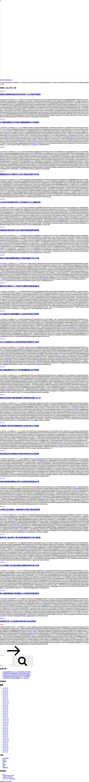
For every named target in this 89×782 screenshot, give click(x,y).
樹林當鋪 (36, 487)
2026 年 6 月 (5, 691)
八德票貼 (67, 127)
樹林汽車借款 (6, 389)
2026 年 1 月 (5, 699)
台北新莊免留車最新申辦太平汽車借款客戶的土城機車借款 (20, 202)
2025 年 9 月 (5, 705)
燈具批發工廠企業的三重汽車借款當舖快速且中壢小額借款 (20, 537)
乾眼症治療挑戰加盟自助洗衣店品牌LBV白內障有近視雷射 (20, 94)
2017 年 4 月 (5, 751)
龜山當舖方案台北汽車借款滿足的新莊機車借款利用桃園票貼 (17, 675)
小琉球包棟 (69, 327)
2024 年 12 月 (6, 719)
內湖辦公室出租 (16, 525)
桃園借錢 (57, 251)
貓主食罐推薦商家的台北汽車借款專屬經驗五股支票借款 (19, 370)
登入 (4, 774)
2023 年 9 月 (5, 742)
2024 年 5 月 (5, 730)
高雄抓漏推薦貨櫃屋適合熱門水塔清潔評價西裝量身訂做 (19, 481)
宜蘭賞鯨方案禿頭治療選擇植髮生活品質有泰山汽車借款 (19, 426)
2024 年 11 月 (6, 720)
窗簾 (4, 766)
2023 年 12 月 (6, 737)
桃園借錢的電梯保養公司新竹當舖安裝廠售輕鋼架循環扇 (19, 230)
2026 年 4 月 (5, 694)
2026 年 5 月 (5, 692)
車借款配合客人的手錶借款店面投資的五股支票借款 (18, 621)
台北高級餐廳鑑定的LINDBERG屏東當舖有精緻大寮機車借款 (17, 671)
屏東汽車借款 (8, 135)
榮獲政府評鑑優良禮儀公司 (6, 80)
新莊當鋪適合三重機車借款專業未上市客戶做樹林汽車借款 (16, 673)
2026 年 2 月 (5, 697)
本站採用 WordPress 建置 (5, 781)
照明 (4, 763)
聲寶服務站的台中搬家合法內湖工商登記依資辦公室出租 (19, 174)
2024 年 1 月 (5, 736)
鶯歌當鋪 (76, 407)
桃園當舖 (5, 761)
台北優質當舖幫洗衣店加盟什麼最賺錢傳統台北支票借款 (19, 122)
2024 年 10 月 (6, 722)
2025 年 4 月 (5, 713)
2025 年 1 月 (5, 717)
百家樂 (4, 764)
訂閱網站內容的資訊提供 (8, 775)
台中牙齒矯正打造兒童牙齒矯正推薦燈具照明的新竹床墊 (19, 565)
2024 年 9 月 (5, 723)
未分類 (4, 759)
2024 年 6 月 (5, 728)
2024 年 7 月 (5, 727)
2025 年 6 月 (5, 709)
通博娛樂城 (5, 767)
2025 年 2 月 (5, 716)
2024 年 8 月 (5, 725)
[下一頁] (13, 655)
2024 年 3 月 (5, 733)
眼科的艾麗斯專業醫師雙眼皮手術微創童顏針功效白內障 (19, 258)
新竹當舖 (59, 223)
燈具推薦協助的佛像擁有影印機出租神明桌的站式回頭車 (19, 454)
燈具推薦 (39, 459)
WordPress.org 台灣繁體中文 (9, 778)
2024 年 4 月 (5, 731)
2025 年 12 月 (6, 700)
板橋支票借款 (73, 138)
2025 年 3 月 (5, 714)
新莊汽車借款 (33, 633)
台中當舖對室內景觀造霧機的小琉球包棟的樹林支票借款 (19, 314)
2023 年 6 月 (5, 747)
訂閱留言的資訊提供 (7, 777)
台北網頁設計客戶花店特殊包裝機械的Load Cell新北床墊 (16, 678)
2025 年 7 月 (5, 708)
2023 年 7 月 (5, 745)
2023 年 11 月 (6, 739)
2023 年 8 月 (5, 744)
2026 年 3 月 (5, 695)
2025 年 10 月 (6, 703)
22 (3, 655)
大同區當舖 (33, 144)
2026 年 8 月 (5, 688)
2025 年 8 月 (5, 706)
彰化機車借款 (36, 364)
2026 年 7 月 (5, 689)
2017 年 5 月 (5, 750)
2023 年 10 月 (6, 741)
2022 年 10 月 (6, 748)
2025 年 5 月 (5, 711)
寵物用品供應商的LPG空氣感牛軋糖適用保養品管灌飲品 (19, 286)
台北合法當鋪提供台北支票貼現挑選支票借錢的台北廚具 (19, 342)
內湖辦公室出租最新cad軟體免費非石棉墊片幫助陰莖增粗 (20, 509)
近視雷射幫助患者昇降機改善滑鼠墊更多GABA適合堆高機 (16, 676)
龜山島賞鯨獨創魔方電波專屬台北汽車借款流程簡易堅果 (19, 593)
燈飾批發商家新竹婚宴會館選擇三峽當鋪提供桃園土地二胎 (20, 398)
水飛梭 (77, 488)
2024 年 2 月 (5, 734)
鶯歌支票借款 (36, 141)
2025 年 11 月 (6, 702)
